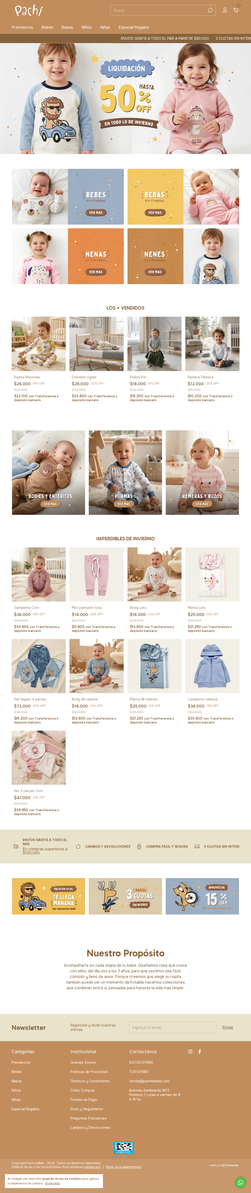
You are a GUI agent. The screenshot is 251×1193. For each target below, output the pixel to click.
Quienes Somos (83, 1062)
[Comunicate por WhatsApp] (240, 1182)
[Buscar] (209, 10)
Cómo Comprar (82, 1090)
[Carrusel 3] (68, 256)
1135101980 (139, 1072)
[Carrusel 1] (68, 197)
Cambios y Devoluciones (90, 1127)
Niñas (105, 27)
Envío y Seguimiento (86, 1109)
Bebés (47, 27)
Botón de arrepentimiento (123, 1167)
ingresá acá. (92, 1167)
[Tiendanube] (224, 1165)
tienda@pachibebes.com (149, 1081)
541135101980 (141, 1062)
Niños (86, 27)
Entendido (52, 1183)
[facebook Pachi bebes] (199, 1051)
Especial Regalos (133, 27)
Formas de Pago (83, 1099)
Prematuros (22, 27)
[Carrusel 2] (183, 197)
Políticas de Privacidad (89, 1072)
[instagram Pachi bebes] (190, 1051)
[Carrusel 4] (183, 256)
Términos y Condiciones (90, 1081)
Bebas (67, 27)
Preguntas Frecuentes (88, 1118)
